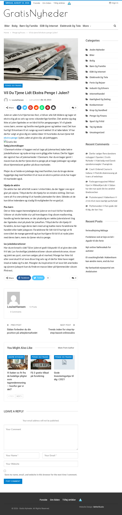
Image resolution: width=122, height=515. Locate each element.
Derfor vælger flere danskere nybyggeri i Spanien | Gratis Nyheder (101, 157)
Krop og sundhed (98, 110)
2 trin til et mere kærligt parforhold (101, 201)
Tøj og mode (96, 127)
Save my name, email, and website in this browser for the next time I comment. (41, 474)
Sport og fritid (97, 121)
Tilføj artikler (59, 3)
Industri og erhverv (99, 88)
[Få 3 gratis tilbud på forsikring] (41, 362)
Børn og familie (29, 25)
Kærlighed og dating (100, 99)
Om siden (46, 3)
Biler (7, 25)
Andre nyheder (16, 357)
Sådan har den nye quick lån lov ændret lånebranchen (100, 188)
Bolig (14, 25)
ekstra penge (10, 137)
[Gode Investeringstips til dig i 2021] (64, 362)
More (86, 25)
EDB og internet (49, 25)
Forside (36, 3)
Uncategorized (97, 132)
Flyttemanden (95, 206)
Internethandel (97, 94)
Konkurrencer (96, 105)
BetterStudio (98, 507)
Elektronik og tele (70, 25)
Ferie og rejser (97, 82)
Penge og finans (13, 85)
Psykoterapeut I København (102, 197)
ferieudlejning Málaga (97, 230)
